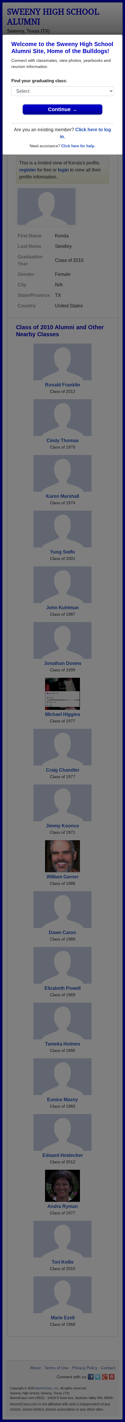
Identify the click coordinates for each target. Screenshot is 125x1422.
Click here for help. (78, 146)
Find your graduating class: (39, 80)
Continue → (62, 109)
